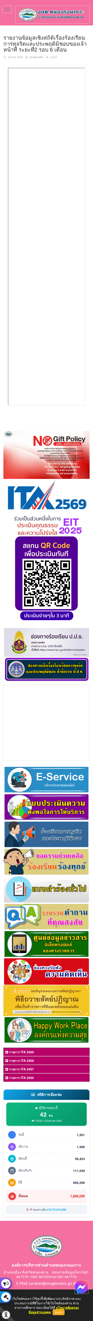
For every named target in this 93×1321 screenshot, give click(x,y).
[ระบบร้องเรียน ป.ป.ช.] (6, 1283)
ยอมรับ (58, 1312)
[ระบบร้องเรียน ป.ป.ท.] (6, 1297)
